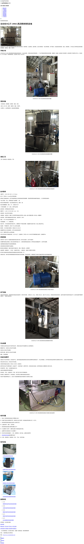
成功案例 (4, 15)
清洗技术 (4, 12)
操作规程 (4, 14)
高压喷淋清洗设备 (5, 435)
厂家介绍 (4, 16)
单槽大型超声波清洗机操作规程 (9, 516)
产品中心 (10, 526)
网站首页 (4, 8)
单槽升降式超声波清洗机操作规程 (9, 503)
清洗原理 (4, 11)
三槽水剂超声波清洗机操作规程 (9, 507)
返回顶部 (2, 524)
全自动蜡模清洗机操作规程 (8, 520)
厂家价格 (4, 10)
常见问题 (14, 526)
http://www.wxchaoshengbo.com (9, 534)
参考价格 (2, 528)
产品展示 (4, 9)
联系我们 (14, 528)
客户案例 (6, 528)
